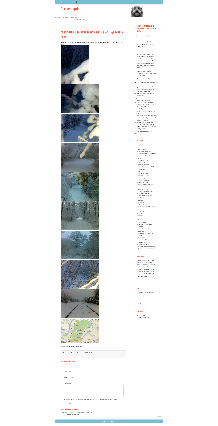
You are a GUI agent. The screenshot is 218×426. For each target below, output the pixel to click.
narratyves (141, 211)
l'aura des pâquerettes (144, 242)
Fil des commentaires (143, 317)
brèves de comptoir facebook (146, 224)
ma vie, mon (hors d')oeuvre (145, 191)
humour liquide (142, 169)
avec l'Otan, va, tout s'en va (145, 229)
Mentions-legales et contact (145, 292)
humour (139, 269)
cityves (140, 215)
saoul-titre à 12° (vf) (143, 175)
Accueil (62, 19)
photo (143, 271)
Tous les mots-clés (141, 280)
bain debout (141, 237)
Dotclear (112, 421)
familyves (140, 220)
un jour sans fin (142, 222)
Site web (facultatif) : (69, 377)
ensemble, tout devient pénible (146, 167)
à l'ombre (145, 46)
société (143, 274)
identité (143, 269)
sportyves (67, 19)
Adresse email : (68, 371)
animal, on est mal (143, 160)
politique (148, 271)
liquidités (140, 226)
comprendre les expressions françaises (147, 115)
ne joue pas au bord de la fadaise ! (147, 206)
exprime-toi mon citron (147, 264)
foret (65, 355)
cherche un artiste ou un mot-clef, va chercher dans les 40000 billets (146, 28)
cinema (153, 262)
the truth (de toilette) (143, 164)
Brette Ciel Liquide (143, 182)
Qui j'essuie (141, 144)
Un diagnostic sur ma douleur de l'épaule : (93, 25)
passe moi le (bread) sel (144, 180)
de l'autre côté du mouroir (145, 240)
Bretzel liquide (71, 9)
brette (139, 303)
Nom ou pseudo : (68, 365)
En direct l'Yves (142, 198)
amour (141, 262)
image (147, 269)
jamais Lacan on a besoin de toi (145, 98)
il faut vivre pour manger (143, 93)
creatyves (140, 209)
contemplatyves (142, 178)
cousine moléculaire (143, 244)
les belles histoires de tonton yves (147, 153)
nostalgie (139, 271)
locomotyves (141, 202)
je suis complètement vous (145, 195)
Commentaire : (68, 383)
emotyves (140, 218)
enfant (138, 264)
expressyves (141, 204)
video (138, 131)
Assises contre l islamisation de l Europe (71, 25)
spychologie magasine (142, 89)
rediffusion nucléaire (143, 193)
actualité (144, 260)
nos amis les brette (143, 173)
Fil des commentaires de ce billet (70, 414)
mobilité (69, 355)
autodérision (147, 262)
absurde (139, 260)
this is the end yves (143, 189)
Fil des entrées (141, 315)
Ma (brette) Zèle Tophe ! (144, 151)
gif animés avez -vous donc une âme (146, 122)
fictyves (140, 213)
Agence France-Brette (142, 87)
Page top (159, 416)
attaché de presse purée (143, 82)
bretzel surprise (142, 162)
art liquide (140, 200)
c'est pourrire (141, 231)
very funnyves (142, 149)
